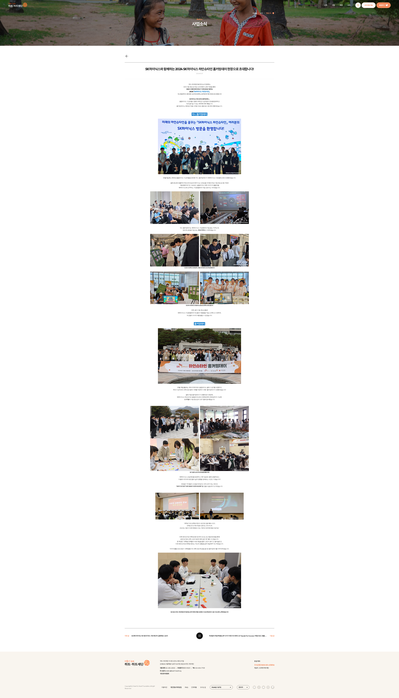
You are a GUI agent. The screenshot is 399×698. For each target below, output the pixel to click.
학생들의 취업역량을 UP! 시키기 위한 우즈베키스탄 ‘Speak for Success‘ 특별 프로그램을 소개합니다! (238, 636)
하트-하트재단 (17, 5)
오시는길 (203, 687)
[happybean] (272, 687)
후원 (341, 5)
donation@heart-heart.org (173, 671)
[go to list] (199, 635)
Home (255, 13)
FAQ (186, 687)
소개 (325, 5)
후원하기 (382, 5)
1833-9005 (186, 668)
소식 (349, 5)
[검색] (358, 5)
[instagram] (268, 687)
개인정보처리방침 (176, 687)
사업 (333, 5)
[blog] (254, 687)
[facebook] (259, 687)
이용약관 (164, 687)
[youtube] (263, 687)
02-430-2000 (170, 668)
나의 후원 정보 (368, 5)
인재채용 (194, 687)
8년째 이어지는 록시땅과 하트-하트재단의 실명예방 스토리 (150, 636)
